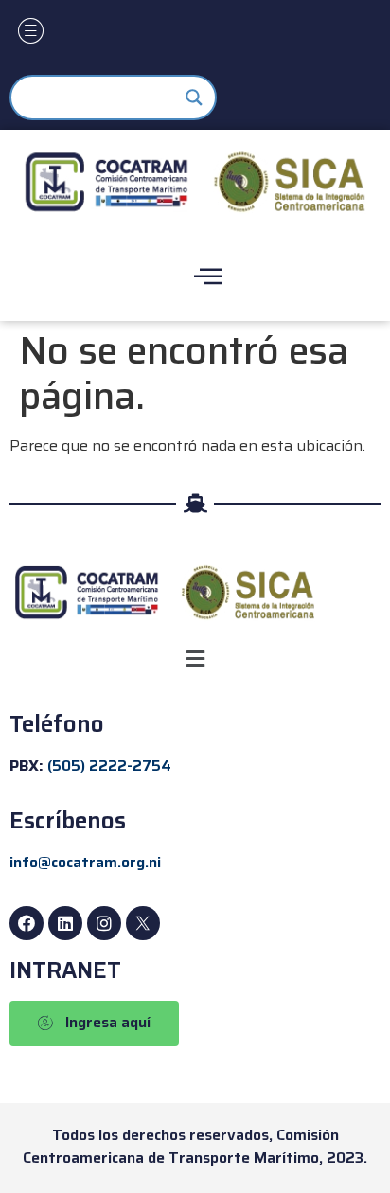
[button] (195, 659)
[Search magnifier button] (194, 97)
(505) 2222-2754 (109, 765)
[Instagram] (104, 923)
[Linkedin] (65, 923)
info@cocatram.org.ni (85, 862)
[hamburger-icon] (30, 33)
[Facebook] (26, 923)
